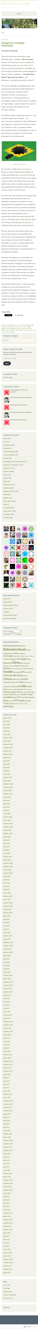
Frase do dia (7, 471)
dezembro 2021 (8, 903)
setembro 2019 (7, 992)
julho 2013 (6, 1236)
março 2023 (6, 853)
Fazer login (6, 1288)
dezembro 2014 (8, 1180)
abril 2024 (6, 810)
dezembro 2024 (8, 784)
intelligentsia (13, 328)
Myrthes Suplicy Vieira (12, 692)
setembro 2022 (7, 873)
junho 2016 (6, 1121)
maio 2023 (6, 847)
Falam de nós (7, 468)
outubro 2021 (7, 909)
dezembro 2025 (8, 744)
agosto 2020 (7, 956)
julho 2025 (6, 761)
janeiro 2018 (7, 1058)
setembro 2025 (7, 754)
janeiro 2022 (7, 899)
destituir (18, 326)
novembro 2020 (8, 946)
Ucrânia (11, 703)
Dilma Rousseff (25, 663)
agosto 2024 (7, 797)
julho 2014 (6, 1196)
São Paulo (27, 701)
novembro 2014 (8, 1183)
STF (16, 700)
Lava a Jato (15, 686)
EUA (22, 671)
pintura (18, 694)
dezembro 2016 (8, 1101)
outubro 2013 (7, 1226)
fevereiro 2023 (7, 856)
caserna (13, 326)
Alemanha (7, 645)
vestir (34, 330)
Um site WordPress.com (19, 1314)
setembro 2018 (7, 1031)
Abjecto (5, 438)
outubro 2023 (7, 830)
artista (22, 646)
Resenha (5, 494)
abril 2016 (6, 1127)
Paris (32, 692)
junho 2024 (6, 804)
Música (5, 481)
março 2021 (6, 932)
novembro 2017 (8, 1064)
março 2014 (6, 1210)
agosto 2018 (7, 1035)
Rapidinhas (6, 488)
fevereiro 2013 (7, 1253)
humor (24, 678)
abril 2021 (6, 929)
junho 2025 (6, 764)
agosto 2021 (7, 916)
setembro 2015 (7, 1150)
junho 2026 (6, 724)
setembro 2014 (7, 1190)
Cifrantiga (6, 612)
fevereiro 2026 (7, 738)
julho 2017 (6, 1078)
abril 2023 (6, 850)
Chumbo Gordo (8, 609)
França (7, 679)
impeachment (5, 328)
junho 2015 (6, 1160)
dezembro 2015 (8, 1140)
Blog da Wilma (7, 602)
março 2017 (6, 1091)
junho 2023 (6, 843)
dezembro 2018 (8, 1022)
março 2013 (6, 1249)
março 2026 (6, 734)
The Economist (28, 330)
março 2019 (6, 1012)
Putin (22, 697)
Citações (5, 448)
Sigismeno (6, 498)
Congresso (22, 653)
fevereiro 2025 (7, 777)
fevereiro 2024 (7, 817)
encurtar (23, 326)
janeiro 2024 (7, 820)
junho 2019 (6, 1002)
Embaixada (28, 397)
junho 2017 (6, 1081)
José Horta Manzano (16, 397)
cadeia (5, 653)
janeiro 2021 (7, 939)
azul (2, 326)
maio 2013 (6, 1243)
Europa (27, 672)
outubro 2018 (7, 1028)
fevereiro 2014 (7, 1213)
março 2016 (6, 1130)
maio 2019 (6, 1005)
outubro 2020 (7, 949)
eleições (6, 668)
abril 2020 (6, 969)
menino (29, 328)
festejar (29, 326)
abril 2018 (6, 1048)
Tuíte (4, 504)
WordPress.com (8, 1298)
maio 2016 (6, 1124)
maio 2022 (6, 886)
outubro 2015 (7, 1147)
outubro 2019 (7, 989)
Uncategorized (7, 508)
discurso (5, 666)
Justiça (5, 686)
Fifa (30, 672)
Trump (6, 703)
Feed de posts (7, 1291)
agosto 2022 (7, 876)
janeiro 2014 (7, 1216)
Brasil (22, 649)
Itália (21, 682)
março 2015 (6, 1170)
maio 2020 (6, 965)
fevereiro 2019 (7, 1015)
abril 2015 (6, 1167)
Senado (11, 701)
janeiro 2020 (7, 979)
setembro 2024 (7, 794)
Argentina (16, 645)
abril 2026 (6, 731)
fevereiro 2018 (7, 1055)
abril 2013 (6, 1246)
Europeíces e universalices (11, 465)
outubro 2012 (7, 1266)
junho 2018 (6, 1041)
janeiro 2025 (7, 781)
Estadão (8, 671)
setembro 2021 (7, 913)
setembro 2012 (7, 1269)
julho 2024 (6, 800)
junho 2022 (6, 883)
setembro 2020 (7, 952)
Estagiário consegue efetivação (13, 44)
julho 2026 (6, 721)
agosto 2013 (7, 1233)
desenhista (7, 663)
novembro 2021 (8, 906)
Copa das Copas (18, 656)
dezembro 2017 (8, 1061)
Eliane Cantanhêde (15, 668)
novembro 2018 (8, 1025)
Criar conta (6, 1285)
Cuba (29, 659)
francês (25, 676)
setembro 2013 (7, 1230)
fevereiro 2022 (7, 896)
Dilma (16, 662)
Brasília (28, 650)
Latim (9, 686)
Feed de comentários (9, 1295)
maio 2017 (6, 1084)
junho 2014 (6, 1200)
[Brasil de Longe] (19, 28)
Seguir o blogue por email (12, 349)
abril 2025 (6, 771)
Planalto (23, 694)
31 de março (26, 325)
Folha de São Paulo (13, 675)
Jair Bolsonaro (28, 682)
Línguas (5, 478)
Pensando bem (7, 485)
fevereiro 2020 (7, 975)
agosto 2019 (7, 995)
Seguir (7, 363)
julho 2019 (6, 998)
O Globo (24, 692)
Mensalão (17, 689)
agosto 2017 (7, 1074)
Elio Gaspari (24, 668)
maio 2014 (6, 1203)
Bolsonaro (7, 326)
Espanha (30, 668)
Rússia (6, 700)
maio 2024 (6, 807)
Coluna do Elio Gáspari (10, 615)
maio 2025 (6, 767)
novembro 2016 (8, 1104)
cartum (10, 653)
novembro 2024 (8, 787)
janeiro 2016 (7, 1137)
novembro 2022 (8, 866)
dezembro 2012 (8, 1259)
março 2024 (6, 814)
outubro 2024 (7, 790)
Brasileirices (11, 325)
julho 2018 (6, 1038)
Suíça (21, 700)
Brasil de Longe (16, 3)
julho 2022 (6, 880)
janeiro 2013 (7, 1256)
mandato (23, 328)
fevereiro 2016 (7, 1134)
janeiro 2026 (7, 741)
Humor (5, 475)
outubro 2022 (7, 870)
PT (19, 697)
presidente (8, 697)
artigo (32, 325)
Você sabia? (6, 514)
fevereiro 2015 (7, 1173)
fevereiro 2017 (7, 1094)
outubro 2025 (7, 751)
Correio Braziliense (9, 455)
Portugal (30, 694)
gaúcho (19, 679)
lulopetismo (10, 689)
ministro (29, 689)
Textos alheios (7, 501)
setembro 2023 (7, 833)
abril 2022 (6, 890)
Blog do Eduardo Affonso (11, 605)
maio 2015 (6, 1163)
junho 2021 (6, 923)
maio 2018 (6, 1045)
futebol (13, 679)
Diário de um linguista (9, 618)
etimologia (16, 672)
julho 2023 (6, 840)
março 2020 (6, 972)
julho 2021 (6, 919)
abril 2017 (6, 1088)
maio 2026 (6, 728)
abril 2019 (6, 1008)
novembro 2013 (8, 1223)
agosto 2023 (7, 837)
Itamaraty (15, 682)
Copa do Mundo (29, 656)
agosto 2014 (7, 1193)
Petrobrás (12, 694)
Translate (18, 634)
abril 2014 (6, 1206)
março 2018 (6, 1051)
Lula (23, 686)
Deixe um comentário (8, 332)
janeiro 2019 (7, 1018)
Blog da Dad (7, 599)
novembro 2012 (8, 1263)
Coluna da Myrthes (8, 452)
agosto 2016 (7, 1114)
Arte (4, 442)
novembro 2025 (8, 748)
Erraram (5, 458)
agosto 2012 (7, 1272)
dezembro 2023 (8, 823)
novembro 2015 (8, 1144)
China (15, 653)
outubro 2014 (7, 1187)
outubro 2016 (7, 1107)
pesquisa (6, 694)
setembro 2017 (7, 1071)
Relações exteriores (9, 491)
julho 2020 (6, 959)
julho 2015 (6, 1157)
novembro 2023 (8, 827)
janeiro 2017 (7, 1097)
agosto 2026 (7, 718)
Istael (19, 328)
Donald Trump (19, 666)
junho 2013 (6, 1239)
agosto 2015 (7, 1154)
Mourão (3, 330)
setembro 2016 (7, 1111)
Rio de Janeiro (29, 697)
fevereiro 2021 (7, 936)
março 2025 (6, 774)
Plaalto (13, 330)
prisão (16, 697)
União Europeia (19, 703)
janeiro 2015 (7, 1177)
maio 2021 (6, 926)
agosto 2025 (7, 757)
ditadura (11, 666)
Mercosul (24, 689)
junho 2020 (6, 962)
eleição (26, 666)
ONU (29, 692)
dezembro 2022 (8, 863)
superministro (19, 330)
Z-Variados (6, 518)
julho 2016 (6, 1117)
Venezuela (8, 706)
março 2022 (6, 893)
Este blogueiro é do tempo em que (13, 461)
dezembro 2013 (8, 1220)
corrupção (22, 658)
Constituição (8, 656)
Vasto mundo (7, 511)
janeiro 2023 (7, 860)
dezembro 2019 (8, 982)
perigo (8, 330)
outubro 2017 (7, 1068)
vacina (26, 703)
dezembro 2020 (8, 942)
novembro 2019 (8, 985)
